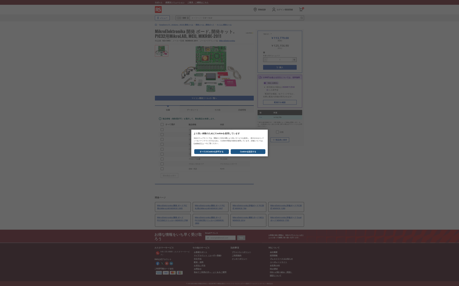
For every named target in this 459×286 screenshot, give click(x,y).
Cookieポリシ (199, 143)
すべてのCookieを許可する (212, 151)
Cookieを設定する (248, 151)
